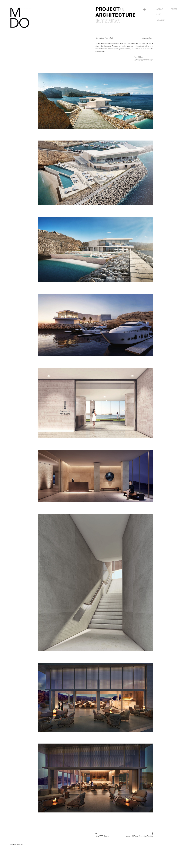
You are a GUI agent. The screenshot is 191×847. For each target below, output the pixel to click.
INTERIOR (108, 21)
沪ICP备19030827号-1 (16, 844)
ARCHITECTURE (116, 15)
